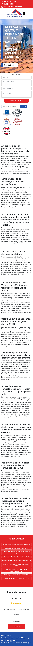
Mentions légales (26, 642)
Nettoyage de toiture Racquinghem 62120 (16, 575)
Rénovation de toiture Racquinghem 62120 (16, 557)
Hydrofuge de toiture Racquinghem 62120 (16, 578)
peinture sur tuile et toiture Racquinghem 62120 (16, 560)
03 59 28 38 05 (10, 1)
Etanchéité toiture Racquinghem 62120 (16, 548)
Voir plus (16, 627)
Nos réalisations (10, 65)
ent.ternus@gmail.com (12, 7)
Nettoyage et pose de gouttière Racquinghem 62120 (16, 565)
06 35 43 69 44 (10, 4)
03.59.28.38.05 (7, 638)
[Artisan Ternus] (14, 13)
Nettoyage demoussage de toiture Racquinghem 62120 (16, 570)
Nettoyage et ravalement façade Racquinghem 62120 (16, 552)
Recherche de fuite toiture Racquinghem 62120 (17, 544)
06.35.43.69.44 (21, 638)
